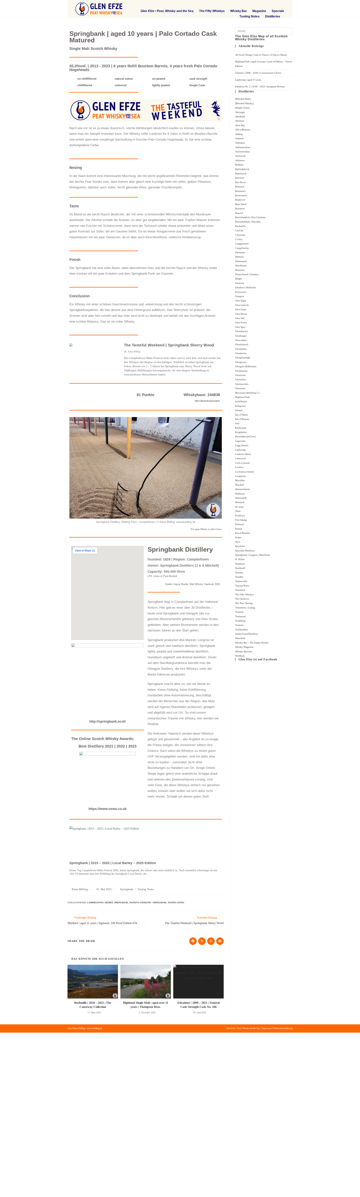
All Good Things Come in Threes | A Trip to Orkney (261, 54)
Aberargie (240, 112)
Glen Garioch (242, 305)
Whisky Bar (238, 11)
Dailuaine (240, 252)
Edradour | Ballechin (245, 287)
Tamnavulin (241, 581)
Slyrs (237, 541)
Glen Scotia (241, 322)
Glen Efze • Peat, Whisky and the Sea (167, 11)
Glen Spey (240, 327)
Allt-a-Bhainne (242, 129)
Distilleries (272, 16)
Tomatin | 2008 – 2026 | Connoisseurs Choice (258, 72)
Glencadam (241, 340)
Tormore (239, 625)
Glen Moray (241, 313)
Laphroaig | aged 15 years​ (248, 79)
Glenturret (240, 388)
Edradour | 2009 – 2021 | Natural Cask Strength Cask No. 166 (198, 1004)
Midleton (240, 493)
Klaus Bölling (80, 889)
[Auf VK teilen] (220, 941)
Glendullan (241, 349)
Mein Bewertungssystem (207, 401)
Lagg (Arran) (241, 445)
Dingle (238, 278)
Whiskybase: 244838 (202, 395)
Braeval (239, 213)
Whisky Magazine (244, 647)
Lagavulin (240, 441)
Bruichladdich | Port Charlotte (250, 217)
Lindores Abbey (243, 454)
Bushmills (240, 226)
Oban (238, 511)
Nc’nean (239, 506)
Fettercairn (240, 292)
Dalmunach (241, 261)
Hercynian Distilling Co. (247, 392)
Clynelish (240, 235)
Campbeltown (95, 902)
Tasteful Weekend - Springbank (147, 902)
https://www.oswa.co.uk (107, 809)
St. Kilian (240, 559)
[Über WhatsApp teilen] (211, 941)
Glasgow (239, 296)
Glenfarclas (241, 353)
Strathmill (240, 568)
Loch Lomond (242, 462)
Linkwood (240, 458)
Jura (237, 423)
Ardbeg (239, 134)
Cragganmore (242, 243)
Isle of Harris (241, 414)
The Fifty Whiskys (212, 11)
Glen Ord (239, 318)
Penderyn (240, 515)
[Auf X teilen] (202, 941)
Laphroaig (240, 449)
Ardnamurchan (242, 147)
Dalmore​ (239, 256)
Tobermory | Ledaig (245, 607)
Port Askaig (241, 519)
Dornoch (239, 283)
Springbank (126, 889)
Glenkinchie (241, 370)
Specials (278, 11)
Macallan (240, 480)
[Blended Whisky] (244, 103)
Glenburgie (241, 335)
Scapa (238, 537)
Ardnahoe (240, 142)
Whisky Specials (243, 651)
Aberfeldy (240, 116)
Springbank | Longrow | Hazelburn (252, 555)
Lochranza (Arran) (244, 471)
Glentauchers (241, 384)
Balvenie (239, 177)
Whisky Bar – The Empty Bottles (252, 642)
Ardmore (239, 138)
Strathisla (240, 563)
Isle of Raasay (242, 419)
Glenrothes (240, 379)
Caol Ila (239, 230)
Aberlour (239, 120)
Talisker (239, 572)
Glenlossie (240, 375)
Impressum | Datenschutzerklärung (277, 1028)
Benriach (239, 186)
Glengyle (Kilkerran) (245, 366)
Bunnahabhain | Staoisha (247, 221)
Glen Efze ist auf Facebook (257, 659)
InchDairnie (241, 401)
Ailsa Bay (240, 125)
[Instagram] (282, 4)
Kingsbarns (241, 432)
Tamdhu (239, 576)
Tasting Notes (249, 16)
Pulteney (239, 524)
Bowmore (240, 208)
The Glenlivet (242, 598)
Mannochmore (242, 489)
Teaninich (240, 590)
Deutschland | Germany (247, 274)
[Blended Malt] (243, 98)
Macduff (239, 484)
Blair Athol (240, 204)
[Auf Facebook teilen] (193, 941)
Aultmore (240, 160)
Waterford (240, 638)
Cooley (239, 239)
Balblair (239, 164)
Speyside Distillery (244, 550)
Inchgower (240, 405)
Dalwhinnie (241, 265)
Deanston (240, 270)
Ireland (238, 410)
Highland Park (242, 397)
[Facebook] (275, 4)
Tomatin (239, 611)
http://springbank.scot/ (107, 721)
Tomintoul (240, 616)
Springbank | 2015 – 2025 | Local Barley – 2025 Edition (112, 863)
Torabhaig (240, 620)
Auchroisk (240, 155)
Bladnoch (240, 199)
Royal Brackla (242, 533)
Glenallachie (241, 331)
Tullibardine (241, 629)
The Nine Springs (244, 603)
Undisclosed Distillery (246, 633)
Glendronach (241, 344)
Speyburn (240, 546)
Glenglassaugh (242, 357)
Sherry (109, 902)
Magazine (259, 11)
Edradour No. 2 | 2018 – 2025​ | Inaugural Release (260, 86)
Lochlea (239, 467)
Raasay (238, 528)
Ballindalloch (242, 169)
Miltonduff (240, 498)
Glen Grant (240, 309)
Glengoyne (240, 362)
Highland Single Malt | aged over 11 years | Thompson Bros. (145, 1004)
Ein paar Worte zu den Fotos (206, 529)
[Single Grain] (242, 107)
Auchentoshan (242, 151)
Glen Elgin (240, 300)
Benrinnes (240, 191)
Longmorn (240, 476)
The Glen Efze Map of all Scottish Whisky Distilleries (261, 38)
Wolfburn (240, 655)
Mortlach (239, 502)
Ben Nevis (240, 182)
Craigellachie (242, 248)
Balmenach (241, 173)
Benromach (241, 195)
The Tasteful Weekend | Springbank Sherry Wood (169, 345)
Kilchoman (240, 427)
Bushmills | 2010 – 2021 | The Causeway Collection (92, 1004)
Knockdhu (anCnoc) (245, 436)
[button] (259, 4)
